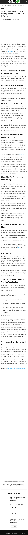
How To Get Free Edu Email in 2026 (17, 512)
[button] (26, 2)
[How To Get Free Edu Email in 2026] (5, 514)
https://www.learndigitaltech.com (14, 479)
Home (2, 5)
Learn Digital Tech (7, 19)
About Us (13, 531)
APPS (5, 5)
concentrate (21, 154)
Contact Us (19, 531)
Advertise (9, 531)
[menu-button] (2, 2)
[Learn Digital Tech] (2, 19)
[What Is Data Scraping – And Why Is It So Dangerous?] (5, 499)
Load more (14, 526)
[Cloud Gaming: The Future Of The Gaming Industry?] (5, 507)
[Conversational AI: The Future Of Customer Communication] (5, 521)
